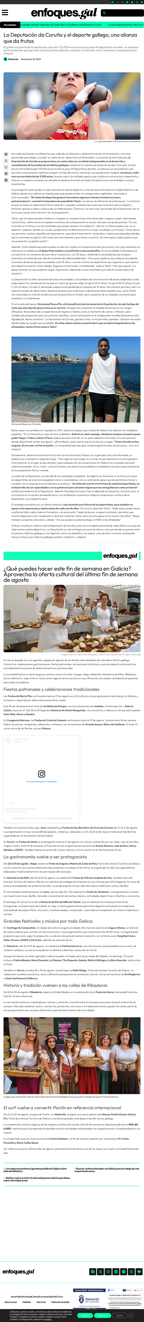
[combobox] (122, 13)
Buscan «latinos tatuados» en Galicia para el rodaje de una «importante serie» (106, 1170)
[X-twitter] (117, 2)
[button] (6, 154)
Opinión (52, 1296)
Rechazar (102, 1315)
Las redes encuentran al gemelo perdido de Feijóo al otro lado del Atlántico (35, 1170)
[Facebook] (112, 2)
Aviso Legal (41, 1302)
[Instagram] (122, 2)
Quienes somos (10, 1302)
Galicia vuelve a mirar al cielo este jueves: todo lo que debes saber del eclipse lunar (37, 1179)
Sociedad (27, 1296)
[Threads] (137, 2)
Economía (43, 1296)
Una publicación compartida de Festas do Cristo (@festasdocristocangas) (41, 818)
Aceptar (85, 1315)
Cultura (35, 1296)
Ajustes (120, 1315)
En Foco (59, 1296)
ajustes (48, 1319)
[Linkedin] (127, 2)
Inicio (13, 1296)
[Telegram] (132, 2)
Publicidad (26, 1302)
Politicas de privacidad (60, 1302)
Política (19, 1296)
